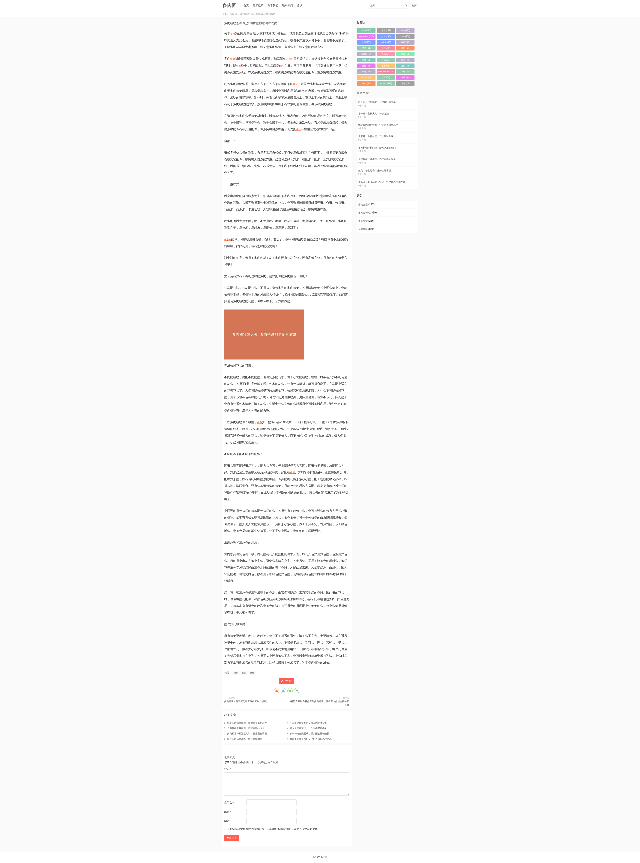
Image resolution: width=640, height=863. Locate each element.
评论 (227, 769)
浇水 (386, 36)
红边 (366, 83)
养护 (291, 59)
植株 (238, 65)
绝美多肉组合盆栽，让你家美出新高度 (247, 723)
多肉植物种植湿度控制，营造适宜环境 (247, 733)
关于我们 (273, 5)
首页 (246, 5)
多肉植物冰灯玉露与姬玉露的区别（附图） (246, 701)
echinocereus (386, 71)
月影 (405, 65)
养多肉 (227, 239)
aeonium (386, 83)
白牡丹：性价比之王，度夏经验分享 (377, 102)
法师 (366, 60)
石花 (386, 54)
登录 (299, 5)
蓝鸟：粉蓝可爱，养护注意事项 (374, 170)
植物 (232, 59)
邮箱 (227, 811)
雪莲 (405, 54)
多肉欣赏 (363, 221)
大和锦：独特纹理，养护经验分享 (375, 136)
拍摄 (366, 48)
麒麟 (292, 472)
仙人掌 (386, 42)
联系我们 (287, 5)
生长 (298, 129)
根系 (259, 422)
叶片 (386, 30)
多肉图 (324, 857)
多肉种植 (233, 14)
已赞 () (287, 681)
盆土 (386, 77)
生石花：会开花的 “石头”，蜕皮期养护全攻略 (381, 182)
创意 (236, 673)
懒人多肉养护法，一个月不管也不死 (308, 728)
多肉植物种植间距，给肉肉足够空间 (308, 723)
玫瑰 (366, 71)
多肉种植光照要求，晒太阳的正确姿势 (309, 733)
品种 (282, 65)
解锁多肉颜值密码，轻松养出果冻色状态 (311, 739)
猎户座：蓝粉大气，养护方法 (373, 113)
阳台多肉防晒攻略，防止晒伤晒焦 (244, 739)
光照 (366, 42)
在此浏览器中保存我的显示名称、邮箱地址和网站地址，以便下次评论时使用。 (273, 829)
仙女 (405, 60)
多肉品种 (363, 212)
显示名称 (230, 802)
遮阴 (405, 48)
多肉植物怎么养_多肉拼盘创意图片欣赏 (250, 23)
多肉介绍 (363, 204)
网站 (227, 821)
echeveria (366, 36)
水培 (405, 71)
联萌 (405, 42)
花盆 (295, 84)
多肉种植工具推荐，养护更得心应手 (245, 728)
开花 (386, 60)
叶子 (405, 77)
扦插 (366, 65)
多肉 (232, 33)
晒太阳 (366, 77)
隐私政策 (258, 5)
